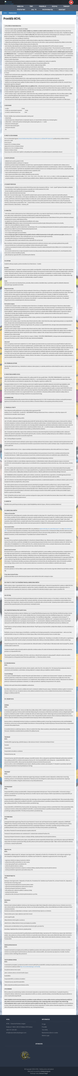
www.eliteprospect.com (55, 529)
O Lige (44, 1024)
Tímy (31, 6)
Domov (5, 13)
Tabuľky (66, 6)
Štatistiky (21, 9)
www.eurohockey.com (45, 529)
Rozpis (54, 6)
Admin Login (45, 1035)
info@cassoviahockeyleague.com (16, 1032)
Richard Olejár (43, 1073)
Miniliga (20, 6)
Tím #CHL (45, 1030)
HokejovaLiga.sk (45, 1071)
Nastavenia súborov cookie (50, 1032)
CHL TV (33, 9)
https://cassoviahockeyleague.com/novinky (30, 966)
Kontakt (62, 9)
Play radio (71, 2)
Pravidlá (42, 6)
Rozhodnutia (47, 9)
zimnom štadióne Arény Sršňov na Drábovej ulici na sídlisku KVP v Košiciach (35, 138)
